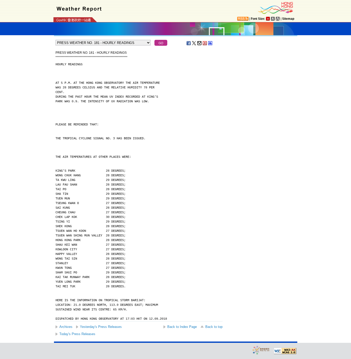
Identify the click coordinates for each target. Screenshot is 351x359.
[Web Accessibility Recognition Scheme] (261, 349)
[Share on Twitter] (194, 43)
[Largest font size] (278, 19)
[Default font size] (268, 19)
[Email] (199, 43)
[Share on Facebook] (189, 43)
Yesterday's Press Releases (101, 327)
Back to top (214, 327)
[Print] (210, 43)
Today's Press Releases (77, 334)
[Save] (205, 43)
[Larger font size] (273, 19)
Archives (65, 327)
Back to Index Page (182, 327)
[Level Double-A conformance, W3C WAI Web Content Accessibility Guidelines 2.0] (285, 351)
